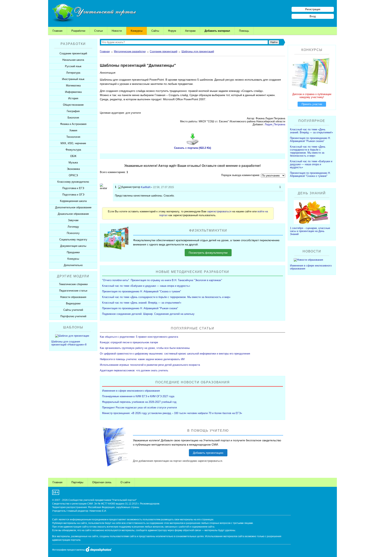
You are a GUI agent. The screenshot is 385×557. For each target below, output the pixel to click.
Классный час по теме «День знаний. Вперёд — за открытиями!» (141, 302)
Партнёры (77, 482)
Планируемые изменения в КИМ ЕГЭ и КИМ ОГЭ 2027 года (138, 396)
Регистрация (312, 9)
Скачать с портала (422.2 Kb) (192, 147)
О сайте (125, 482)
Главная (57, 30)
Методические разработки (130, 51)
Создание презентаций (163, 51)
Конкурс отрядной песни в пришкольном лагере (129, 342)
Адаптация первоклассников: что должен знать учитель (134, 370)
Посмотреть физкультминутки (208, 252)
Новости (117, 30)
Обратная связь (101, 482)
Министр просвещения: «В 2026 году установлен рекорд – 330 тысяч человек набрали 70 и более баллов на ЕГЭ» (172, 413)
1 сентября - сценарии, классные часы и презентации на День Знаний (310, 231)
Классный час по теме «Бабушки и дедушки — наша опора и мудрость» (146, 285)
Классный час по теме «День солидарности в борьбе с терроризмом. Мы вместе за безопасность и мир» (166, 297)
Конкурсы (136, 30)
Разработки (78, 30)
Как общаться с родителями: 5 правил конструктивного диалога (139, 336)
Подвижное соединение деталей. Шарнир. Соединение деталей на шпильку (148, 313)
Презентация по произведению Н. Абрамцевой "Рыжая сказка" (140, 308)
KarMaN (145, 187)
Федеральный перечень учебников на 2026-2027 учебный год (139, 401)
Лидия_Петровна (275, 124)
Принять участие (312, 104)
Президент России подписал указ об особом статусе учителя (139, 407)
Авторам (190, 30)
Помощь (244, 30)
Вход (313, 16)
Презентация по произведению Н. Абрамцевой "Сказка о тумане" (141, 291)
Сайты (155, 30)
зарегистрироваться (219, 211)
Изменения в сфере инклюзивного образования (131, 390)
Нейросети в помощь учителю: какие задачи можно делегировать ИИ (142, 359)
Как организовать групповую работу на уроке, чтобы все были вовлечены (145, 347)
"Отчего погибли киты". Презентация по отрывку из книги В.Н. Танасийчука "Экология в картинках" (162, 280)
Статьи (98, 30)
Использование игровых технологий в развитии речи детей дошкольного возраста (150, 364)
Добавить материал (217, 30)
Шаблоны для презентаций (197, 51)
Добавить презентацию (208, 452)
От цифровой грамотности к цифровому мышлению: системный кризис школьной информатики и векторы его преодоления (175, 353)
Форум (172, 30)
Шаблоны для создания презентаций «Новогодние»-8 (68, 343)
